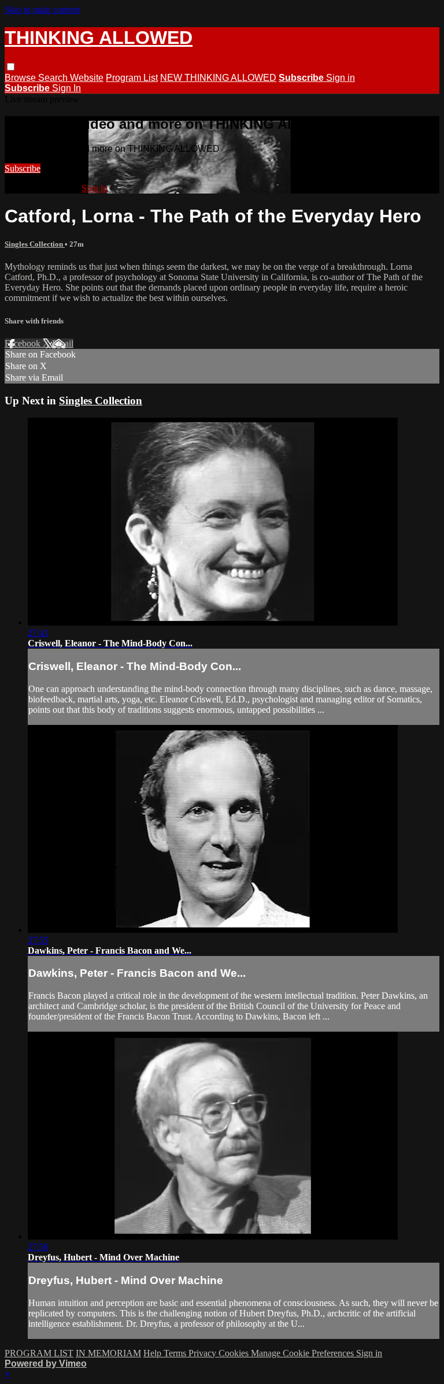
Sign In (66, 88)
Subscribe (22, 168)
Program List (132, 78)
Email (62, 343)
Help (153, 1353)
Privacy (203, 1353)
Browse (21, 78)
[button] (10, 66)
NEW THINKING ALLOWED (218, 78)
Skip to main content (42, 9)
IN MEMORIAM (108, 1353)
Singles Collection (35, 244)
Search (54, 78)
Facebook (24, 343)
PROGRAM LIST (39, 1353)
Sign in (340, 78)
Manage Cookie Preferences (303, 1353)
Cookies (235, 1353)
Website (86, 78)
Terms (176, 1353)
